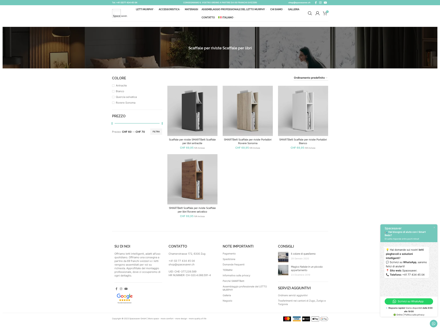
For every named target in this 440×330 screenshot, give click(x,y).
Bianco (120, 91)
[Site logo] (120, 13)
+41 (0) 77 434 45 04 (182, 260)
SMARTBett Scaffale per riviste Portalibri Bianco (303, 141)
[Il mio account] (317, 13)
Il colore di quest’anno (303, 253)
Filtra (156, 131)
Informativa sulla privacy (236, 275)
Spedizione (229, 259)
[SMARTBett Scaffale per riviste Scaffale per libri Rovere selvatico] (192, 179)
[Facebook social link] (316, 2)
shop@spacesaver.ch (299, 2)
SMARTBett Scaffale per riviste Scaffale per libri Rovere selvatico (192, 209)
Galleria (227, 295)
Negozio (227, 300)
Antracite (121, 85)
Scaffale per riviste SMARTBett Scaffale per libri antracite (192, 141)
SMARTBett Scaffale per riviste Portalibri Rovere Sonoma (247, 141)
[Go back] (184, 47)
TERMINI (228, 270)
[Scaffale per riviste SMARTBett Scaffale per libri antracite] (192, 111)
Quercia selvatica (126, 97)
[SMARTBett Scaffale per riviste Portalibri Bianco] (303, 111)
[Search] (310, 13)
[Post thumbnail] (283, 257)
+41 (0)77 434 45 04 (126, 2)
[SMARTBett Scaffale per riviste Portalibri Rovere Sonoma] (248, 111)
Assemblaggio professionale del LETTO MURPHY (245, 288)
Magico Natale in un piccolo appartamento (307, 268)
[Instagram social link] (320, 2)
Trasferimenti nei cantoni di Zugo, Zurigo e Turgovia (302, 302)
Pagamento (229, 253)
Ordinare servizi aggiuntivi (293, 295)
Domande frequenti (233, 264)
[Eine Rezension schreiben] (124, 298)
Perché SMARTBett (233, 280)
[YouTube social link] (325, 2)
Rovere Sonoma (125, 102)
